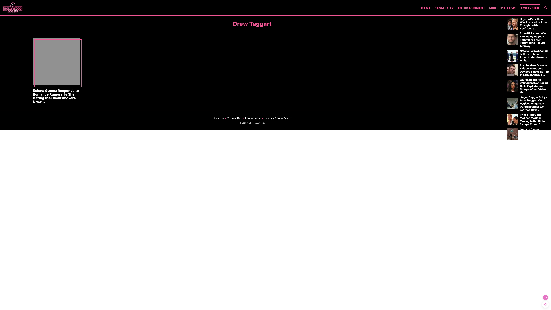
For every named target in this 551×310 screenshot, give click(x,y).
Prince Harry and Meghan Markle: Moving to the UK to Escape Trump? (532, 119)
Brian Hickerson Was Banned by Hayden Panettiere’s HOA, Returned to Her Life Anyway (533, 40)
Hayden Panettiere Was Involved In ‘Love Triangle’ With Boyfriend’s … (533, 24)
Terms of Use (234, 118)
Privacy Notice (253, 118)
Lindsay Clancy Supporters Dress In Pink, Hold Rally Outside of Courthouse (534, 134)
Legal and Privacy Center (277, 118)
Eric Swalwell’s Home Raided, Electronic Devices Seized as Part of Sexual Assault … (534, 70)
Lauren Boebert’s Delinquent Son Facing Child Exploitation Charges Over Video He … (534, 86)
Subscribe (530, 7)
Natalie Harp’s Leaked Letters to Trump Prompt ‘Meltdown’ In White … (534, 55)
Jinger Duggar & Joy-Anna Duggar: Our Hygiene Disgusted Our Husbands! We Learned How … (533, 103)
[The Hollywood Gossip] (210, 7)
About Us (219, 118)
